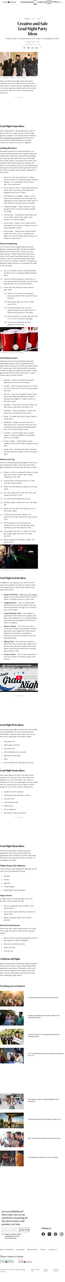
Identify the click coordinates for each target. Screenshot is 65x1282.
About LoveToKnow (7, 1249)
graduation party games (13, 138)
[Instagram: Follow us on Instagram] (61, 1234)
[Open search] (58, 2)
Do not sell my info (35, 1270)
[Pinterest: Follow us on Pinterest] (55, 1234)
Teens (33, 19)
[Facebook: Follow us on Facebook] (43, 1234)
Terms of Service (56, 1270)
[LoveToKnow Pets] (25, 1260)
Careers (43, 1249)
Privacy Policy (46, 1270)
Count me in (24, 1230)
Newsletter (20, 1249)
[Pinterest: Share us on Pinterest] (32, 47)
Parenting (27, 19)
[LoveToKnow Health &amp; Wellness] (7, 1260)
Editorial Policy (32, 1249)
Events (39, 19)
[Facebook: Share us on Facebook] (24, 47)
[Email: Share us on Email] (37, 47)
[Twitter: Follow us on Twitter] (49, 1234)
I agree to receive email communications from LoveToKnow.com (13, 1236)
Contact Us (53, 1249)
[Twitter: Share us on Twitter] (28, 47)
